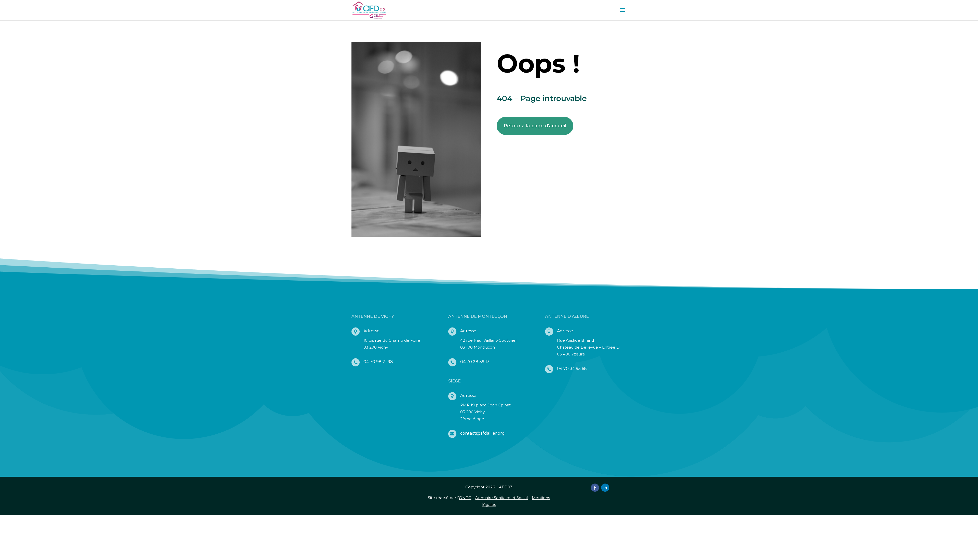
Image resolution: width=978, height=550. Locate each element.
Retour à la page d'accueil (535, 126)
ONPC (465, 497)
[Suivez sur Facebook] (595, 488)
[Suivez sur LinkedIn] (605, 488)
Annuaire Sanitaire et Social (501, 497)
